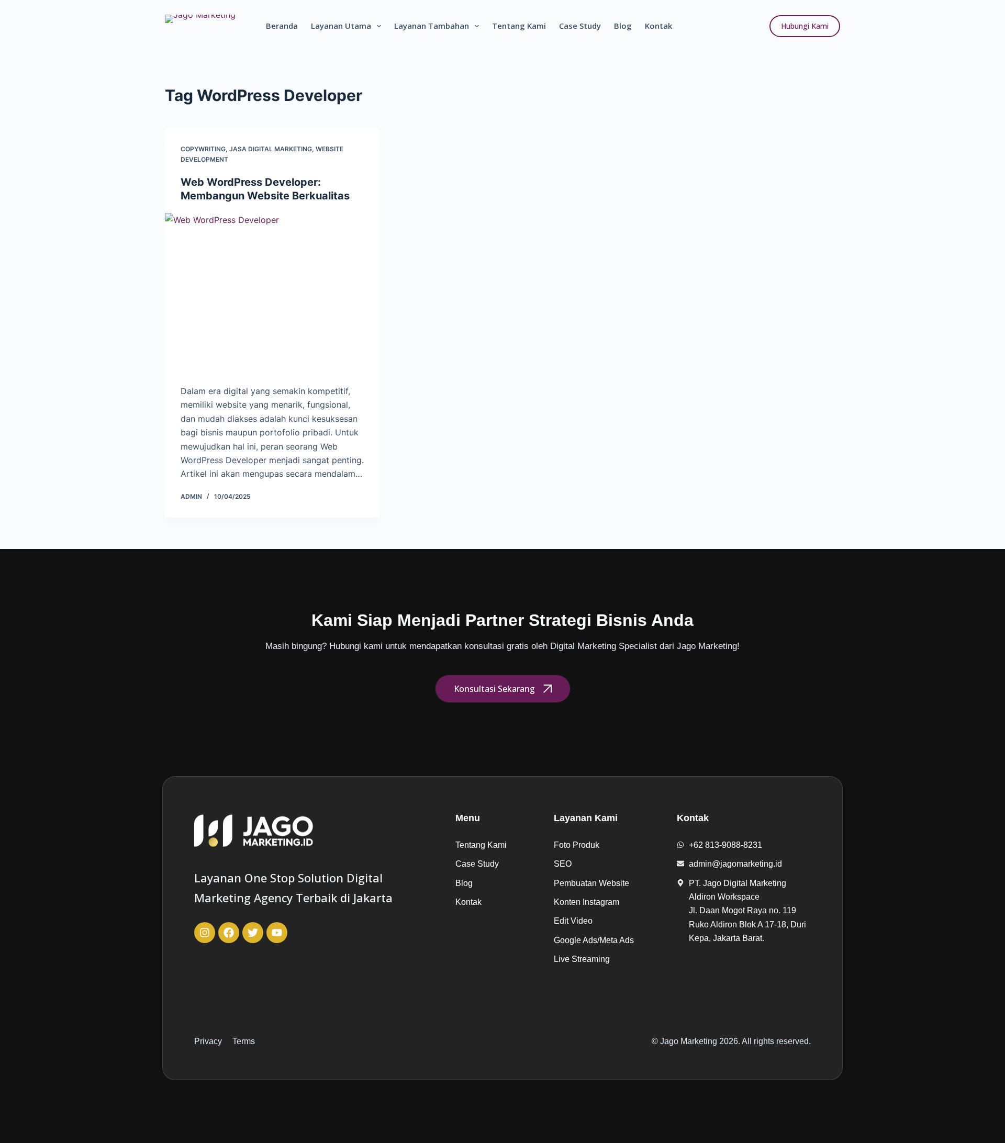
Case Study (580, 25)
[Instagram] (204, 932)
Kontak (658, 25)
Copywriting (203, 149)
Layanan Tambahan (431, 25)
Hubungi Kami (805, 26)
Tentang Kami (519, 25)
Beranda (282, 25)
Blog (623, 25)
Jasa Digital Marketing (270, 149)
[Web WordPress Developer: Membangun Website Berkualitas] (272, 293)
